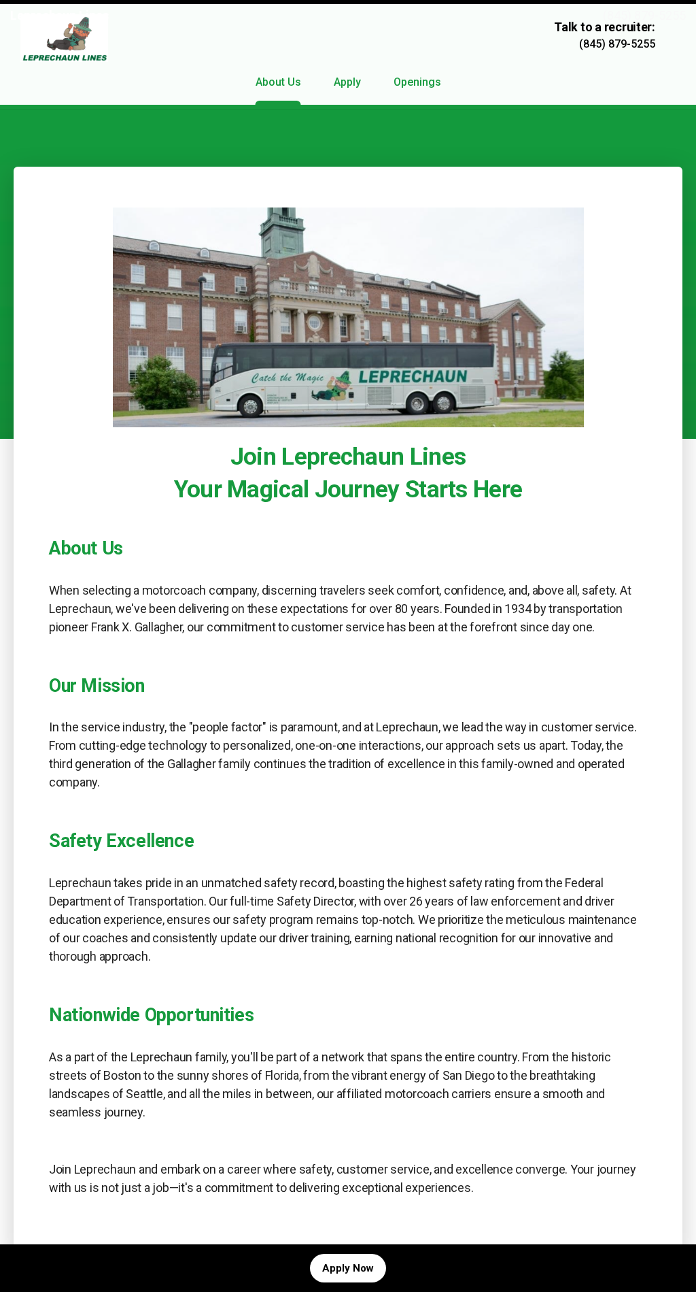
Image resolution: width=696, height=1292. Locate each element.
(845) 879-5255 (644, 15)
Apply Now (348, 1268)
